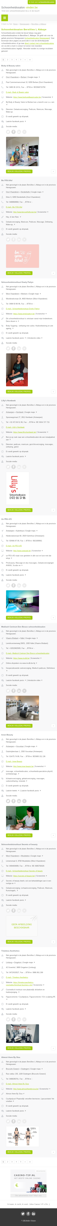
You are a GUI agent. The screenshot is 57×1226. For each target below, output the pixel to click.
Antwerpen (10, 412)
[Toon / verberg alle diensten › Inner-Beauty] (31, 779)
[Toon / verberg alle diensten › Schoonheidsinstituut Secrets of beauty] (31, 889)
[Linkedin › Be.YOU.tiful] (19, 239)
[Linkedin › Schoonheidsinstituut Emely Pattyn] (19, 348)
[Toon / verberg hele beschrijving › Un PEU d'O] (31, 557)
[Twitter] (23, 1214)
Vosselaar (20, 746)
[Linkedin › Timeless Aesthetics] (19, 1019)
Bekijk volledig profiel (19, 171)
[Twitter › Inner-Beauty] (8, 801)
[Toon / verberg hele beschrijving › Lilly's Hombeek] (31, 438)
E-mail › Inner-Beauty (14, 761)
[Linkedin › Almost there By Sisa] (19, 1121)
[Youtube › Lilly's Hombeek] (24, 467)
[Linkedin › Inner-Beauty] (19, 801)
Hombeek (19, 412)
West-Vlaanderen (12, 294)
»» (30, 60)
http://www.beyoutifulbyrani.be (24, 212)
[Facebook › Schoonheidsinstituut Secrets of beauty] (13, 910)
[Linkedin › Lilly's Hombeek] (19, 467)
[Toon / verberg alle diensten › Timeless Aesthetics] (31, 998)
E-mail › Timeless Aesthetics (17, 977)
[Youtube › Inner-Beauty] (24, 801)
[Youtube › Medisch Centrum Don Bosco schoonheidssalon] (24, 691)
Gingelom (17, 962)
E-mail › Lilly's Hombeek (15, 427)
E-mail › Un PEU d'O (14, 546)
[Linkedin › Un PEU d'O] (19, 585)
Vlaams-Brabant (12, 638)
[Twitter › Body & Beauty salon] (8, 132)
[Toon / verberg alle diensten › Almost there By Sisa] (31, 1100)
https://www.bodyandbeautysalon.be (27, 97)
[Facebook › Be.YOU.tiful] (13, 239)
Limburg (9, 962)
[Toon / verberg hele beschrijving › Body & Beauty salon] (31, 103)
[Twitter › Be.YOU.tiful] (8, 239)
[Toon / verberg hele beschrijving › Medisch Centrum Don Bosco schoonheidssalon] (31, 663)
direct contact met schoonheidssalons (39, 43)
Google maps (34, 77)
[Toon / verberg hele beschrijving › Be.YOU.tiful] (31, 217)
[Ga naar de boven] (53, 171)
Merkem (24, 294)
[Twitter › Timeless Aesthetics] (8, 1019)
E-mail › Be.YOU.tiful (14, 207)
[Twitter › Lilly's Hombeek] (8, 467)
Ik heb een (41, 2)
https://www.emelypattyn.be (23, 314)
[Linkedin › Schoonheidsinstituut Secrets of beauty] (19, 910)
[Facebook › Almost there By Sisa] (13, 1121)
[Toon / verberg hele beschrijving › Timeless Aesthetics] (31, 991)
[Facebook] (28, 1214)
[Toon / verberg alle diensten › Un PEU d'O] (31, 564)
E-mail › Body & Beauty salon (17, 92)
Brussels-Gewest (12, 1069)
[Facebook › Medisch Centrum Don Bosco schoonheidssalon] (13, 691)
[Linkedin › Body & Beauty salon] (19, 132)
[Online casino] (28, 1171)
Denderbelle (25, 192)
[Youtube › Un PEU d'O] (24, 585)
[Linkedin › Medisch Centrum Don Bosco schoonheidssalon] (19, 691)
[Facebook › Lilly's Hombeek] (13, 467)
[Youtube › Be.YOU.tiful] (24, 239)
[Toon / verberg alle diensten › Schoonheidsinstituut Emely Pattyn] (31, 327)
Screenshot (47, 97)
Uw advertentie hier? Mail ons (28, 1196)
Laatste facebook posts (16, 121)
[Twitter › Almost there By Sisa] (8, 1121)
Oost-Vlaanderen (12, 77)
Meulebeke (25, 856)
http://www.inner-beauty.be (23, 766)
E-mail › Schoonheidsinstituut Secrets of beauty (24, 871)
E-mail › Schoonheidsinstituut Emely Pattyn (23, 309)
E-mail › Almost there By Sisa (17, 1084)
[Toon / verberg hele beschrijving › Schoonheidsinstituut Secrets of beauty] (31, 882)
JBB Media (26, 1220)
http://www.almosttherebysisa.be (25, 1089)
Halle (22, 638)
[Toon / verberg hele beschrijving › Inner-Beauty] (31, 772)
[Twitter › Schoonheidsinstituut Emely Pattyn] (8, 348)
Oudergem (25, 1069)
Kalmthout (20, 531)
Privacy (33, 1220)
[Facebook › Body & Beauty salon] (13, 132)
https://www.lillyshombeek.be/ (24, 432)
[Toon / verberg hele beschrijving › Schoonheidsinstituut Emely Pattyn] (31, 319)
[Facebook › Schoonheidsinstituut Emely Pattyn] (13, 348)
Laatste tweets (12, 791)
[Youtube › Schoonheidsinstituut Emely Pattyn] (24, 348)
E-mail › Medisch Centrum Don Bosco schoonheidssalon (27, 653)
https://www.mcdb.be (21, 658)
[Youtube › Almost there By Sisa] (24, 1121)
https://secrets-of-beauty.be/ (24, 876)
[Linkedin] (33, 1214)
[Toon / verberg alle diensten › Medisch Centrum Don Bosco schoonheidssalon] (31, 669)
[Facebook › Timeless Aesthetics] (13, 1019)
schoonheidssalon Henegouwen (37, 38)
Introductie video (35, 338)
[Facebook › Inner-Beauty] (13, 801)
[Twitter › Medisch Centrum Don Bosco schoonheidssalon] (8, 691)
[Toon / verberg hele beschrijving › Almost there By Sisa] (31, 1093)
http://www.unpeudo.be (22, 551)
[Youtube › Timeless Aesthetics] (24, 1019)
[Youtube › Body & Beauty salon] (24, 132)
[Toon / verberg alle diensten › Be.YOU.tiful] (31, 223)
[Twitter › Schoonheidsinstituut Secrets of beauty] (8, 910)
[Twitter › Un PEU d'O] (8, 585)
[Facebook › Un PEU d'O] (13, 585)
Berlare (23, 77)
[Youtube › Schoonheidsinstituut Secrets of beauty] (24, 910)
